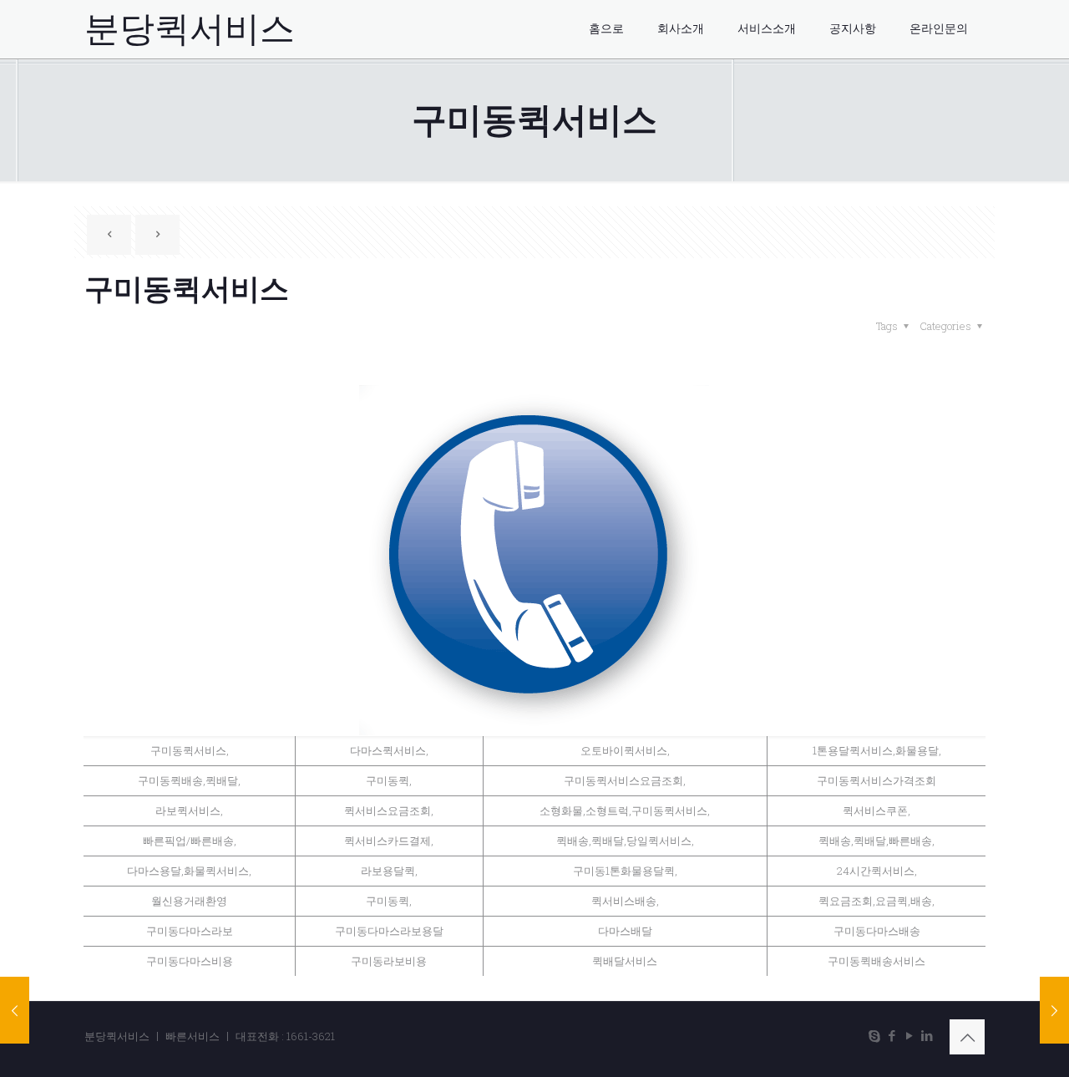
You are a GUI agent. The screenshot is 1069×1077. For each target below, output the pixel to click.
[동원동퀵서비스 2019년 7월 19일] (14, 1010)
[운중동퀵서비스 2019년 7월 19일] (1054, 1010)
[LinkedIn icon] (926, 1035)
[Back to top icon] (967, 1036)
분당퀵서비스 (189, 29)
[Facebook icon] (891, 1035)
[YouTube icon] (909, 1035)
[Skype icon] (874, 1035)
